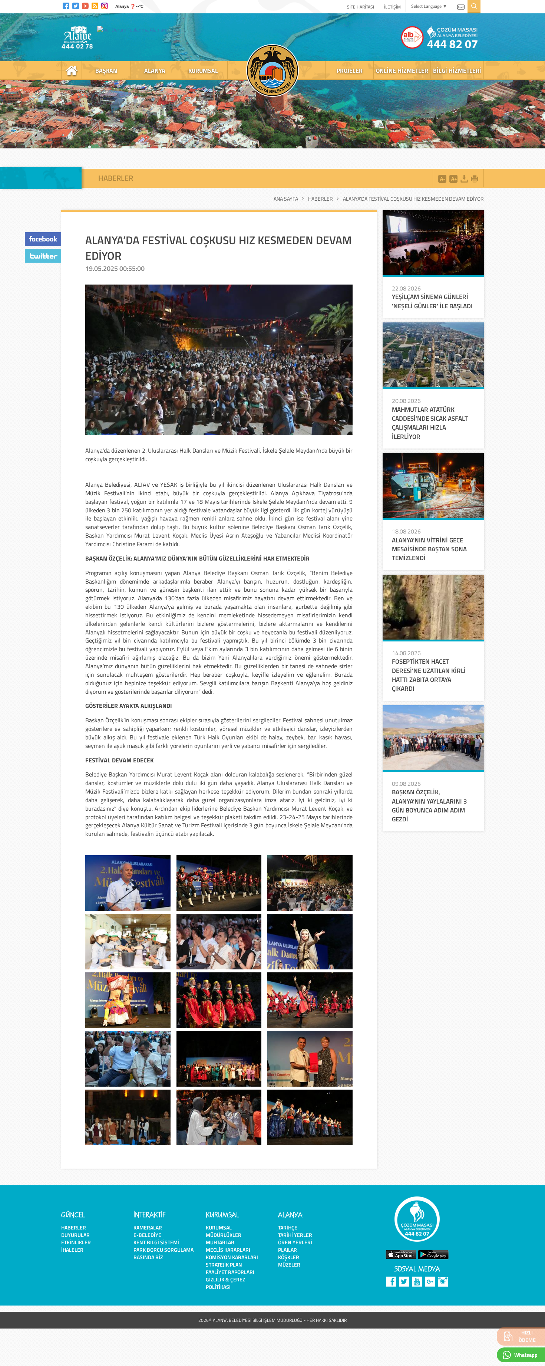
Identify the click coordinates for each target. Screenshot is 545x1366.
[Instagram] (104, 5)
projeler (350, 70)
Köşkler (288, 1257)
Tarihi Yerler (295, 1235)
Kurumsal (219, 1227)
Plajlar (287, 1250)
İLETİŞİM (392, 6)
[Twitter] (75, 5)
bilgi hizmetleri (457, 70)
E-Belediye (147, 1235)
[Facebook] (66, 5)
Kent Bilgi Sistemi (156, 1242)
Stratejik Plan (224, 1264)
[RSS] (95, 5)
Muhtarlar (220, 1242)
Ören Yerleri (295, 1242)
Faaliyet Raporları (230, 1272)
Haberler (320, 199)
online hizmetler (402, 70)
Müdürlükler (223, 1235)
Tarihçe (287, 1227)
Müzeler (289, 1264)
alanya (154, 70)
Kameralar (147, 1227)
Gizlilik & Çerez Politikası (225, 1283)
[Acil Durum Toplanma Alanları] (133, 29)
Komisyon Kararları (232, 1257)
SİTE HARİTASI (360, 6)
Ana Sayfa (286, 199)
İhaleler (72, 1250)
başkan (106, 70)
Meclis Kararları (228, 1250)
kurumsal (203, 70)
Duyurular (75, 1235)
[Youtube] (85, 5)
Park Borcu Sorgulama (163, 1250)
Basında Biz (148, 1257)
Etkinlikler (76, 1242)
